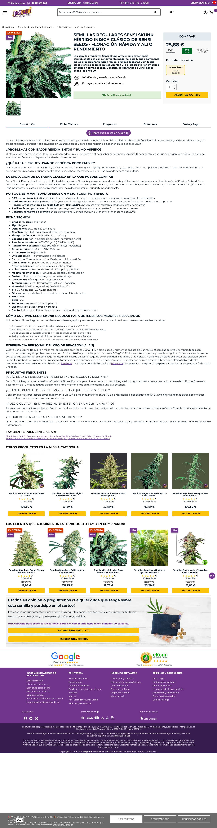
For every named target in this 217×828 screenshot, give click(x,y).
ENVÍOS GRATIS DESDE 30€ (83, 2)
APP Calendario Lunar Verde (83, 699)
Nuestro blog (75, 682)
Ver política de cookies (63, 825)
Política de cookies (162, 685)
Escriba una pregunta (73, 630)
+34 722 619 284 (38, 3)
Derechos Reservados (164, 696)
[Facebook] (26, 718)
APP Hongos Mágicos (80, 703)
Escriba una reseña (73, 639)
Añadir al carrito (187, 94)
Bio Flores (66, 363)
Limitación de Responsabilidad (168, 689)
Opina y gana (83, 54)
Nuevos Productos (78, 678)
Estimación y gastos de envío (126, 682)
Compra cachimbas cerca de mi (43, 702)
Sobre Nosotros (35, 680)
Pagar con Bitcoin (120, 692)
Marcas (72, 696)
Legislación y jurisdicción (166, 692)
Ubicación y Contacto (38, 684)
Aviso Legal (159, 678)
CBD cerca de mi (35, 695)
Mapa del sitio (118, 696)
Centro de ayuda (119, 685)
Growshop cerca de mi (38, 687)
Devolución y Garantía (122, 678)
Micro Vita (117, 363)
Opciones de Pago (120, 689)
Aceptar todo (126, 819)
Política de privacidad (164, 682)
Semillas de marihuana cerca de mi (45, 698)
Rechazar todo (160, 819)
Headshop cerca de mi (38, 691)
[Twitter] (31, 718)
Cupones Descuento (79, 685)
